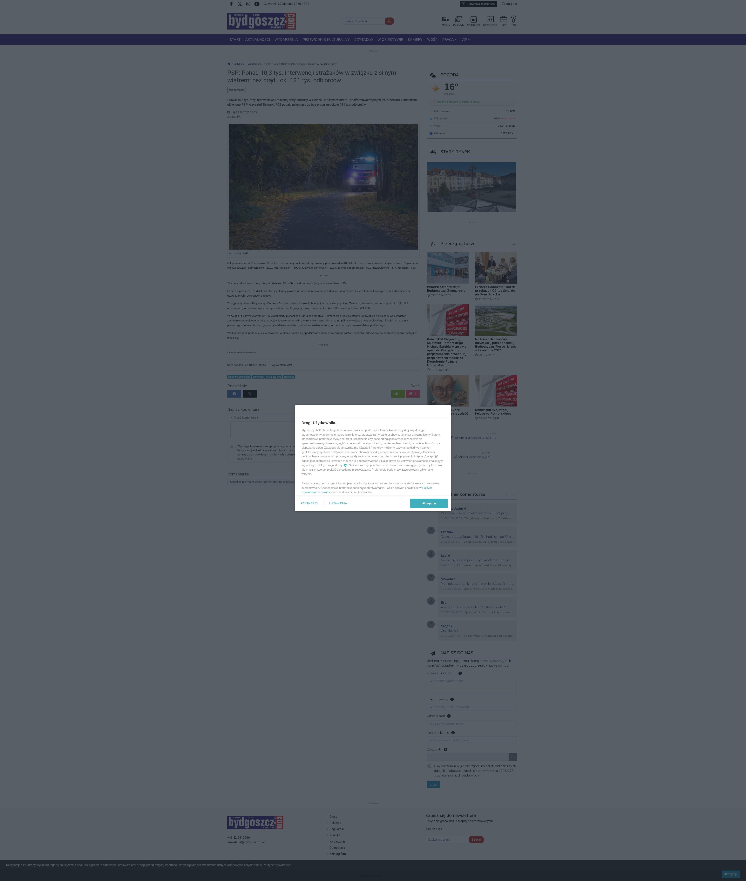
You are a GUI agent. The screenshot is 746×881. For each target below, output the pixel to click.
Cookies (324, 492)
